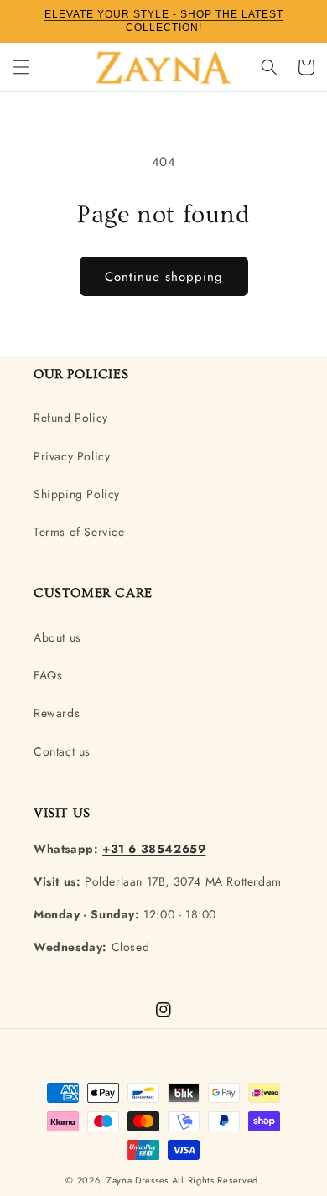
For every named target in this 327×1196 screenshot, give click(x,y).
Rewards (57, 713)
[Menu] (21, 67)
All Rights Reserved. (217, 1180)
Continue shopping (164, 277)
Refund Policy (71, 417)
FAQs (48, 675)
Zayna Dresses (137, 1180)
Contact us (62, 751)
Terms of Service (79, 531)
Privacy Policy (72, 456)
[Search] (269, 67)
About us (57, 637)
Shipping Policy (77, 494)
